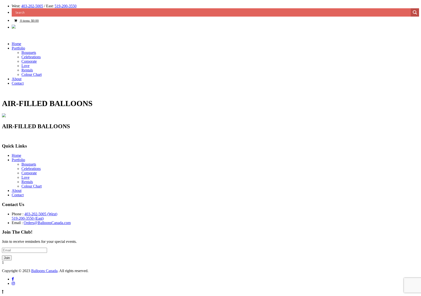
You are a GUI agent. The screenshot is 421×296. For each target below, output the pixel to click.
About (16, 79)
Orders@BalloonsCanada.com (47, 223)
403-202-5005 (32, 6)
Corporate (29, 61)
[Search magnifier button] (415, 12)
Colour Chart (31, 74)
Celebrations (31, 57)
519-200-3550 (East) (28, 218)
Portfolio (18, 48)
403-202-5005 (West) (40, 214)
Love (25, 66)
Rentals (27, 70)
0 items (29, 20)
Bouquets (28, 52)
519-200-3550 (66, 6)
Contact (18, 83)
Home (16, 44)
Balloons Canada (44, 271)
